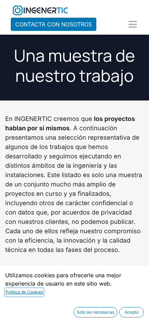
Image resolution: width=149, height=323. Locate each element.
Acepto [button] (132, 312)
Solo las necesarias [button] (95, 312)
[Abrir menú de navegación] (132, 24)
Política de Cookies (24, 292)
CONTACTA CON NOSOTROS (53, 24)
